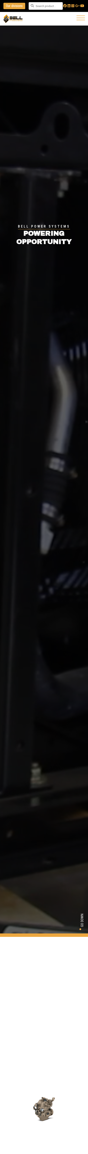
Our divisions (14, 6)
